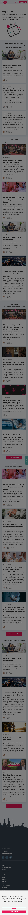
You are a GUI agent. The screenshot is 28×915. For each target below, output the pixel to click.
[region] (14, 902)
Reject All (14, 908)
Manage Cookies (14, 905)
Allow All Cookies (14, 911)
